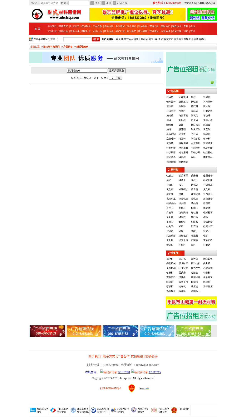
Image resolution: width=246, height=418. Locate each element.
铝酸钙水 (183, 189)
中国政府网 (183, 408)
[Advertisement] (59, 343)
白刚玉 (149, 39)
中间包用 (195, 148)
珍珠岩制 (171, 134)
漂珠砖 (194, 111)
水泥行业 (52, 31)
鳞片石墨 (183, 175)
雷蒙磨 (182, 272)
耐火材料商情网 (51, 46)
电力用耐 (183, 148)
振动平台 (183, 282)
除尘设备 (208, 258)
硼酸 (181, 231)
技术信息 (154, 31)
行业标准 (165, 31)
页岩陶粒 (183, 212)
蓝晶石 (194, 203)
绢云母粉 (183, 240)
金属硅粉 (208, 175)
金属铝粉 (208, 221)
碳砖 (181, 124)
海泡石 (194, 235)
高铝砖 (182, 120)
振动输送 (208, 277)
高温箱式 (208, 268)
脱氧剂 (194, 115)
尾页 (106, 77)
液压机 (194, 286)
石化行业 (97, 31)
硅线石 (194, 217)
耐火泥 (206, 106)
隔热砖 (206, 124)
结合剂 (182, 203)
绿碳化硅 (183, 198)
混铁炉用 (195, 152)
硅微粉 (169, 184)
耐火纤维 (195, 129)
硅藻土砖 (171, 111)
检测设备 (195, 277)
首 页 (37, 28)
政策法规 (176, 31)
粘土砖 (194, 120)
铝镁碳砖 (183, 161)
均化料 (182, 245)
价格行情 (108, 26)
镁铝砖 (194, 101)
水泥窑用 (195, 143)
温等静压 (171, 291)
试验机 (182, 277)
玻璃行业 (63, 31)
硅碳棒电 (208, 152)
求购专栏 (63, 26)
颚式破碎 (183, 263)
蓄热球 (206, 115)
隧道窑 (169, 282)
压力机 (182, 258)
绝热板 (169, 124)
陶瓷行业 (86, 31)
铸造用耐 (171, 148)
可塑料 (182, 111)
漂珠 (181, 194)
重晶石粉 (208, 240)
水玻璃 (206, 208)
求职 (192, 31)
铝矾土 (137, 39)
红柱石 (194, 212)
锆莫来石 (208, 226)
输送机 (182, 286)
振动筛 (194, 282)
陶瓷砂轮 (195, 138)
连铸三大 (183, 101)
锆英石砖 (208, 120)
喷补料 (206, 138)
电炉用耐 (208, 148)
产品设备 (97, 26)
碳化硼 (169, 194)
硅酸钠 (206, 245)
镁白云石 (195, 124)
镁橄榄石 (208, 212)
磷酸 (193, 231)
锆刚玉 (169, 226)
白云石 (169, 212)
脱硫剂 (182, 129)
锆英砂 (206, 203)
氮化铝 (206, 189)
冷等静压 (208, 286)
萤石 (181, 184)
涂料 (193, 157)
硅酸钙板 (208, 111)
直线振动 (171, 268)
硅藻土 (182, 180)
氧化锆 (169, 217)
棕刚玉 (157, 39)
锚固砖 (182, 138)
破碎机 (194, 258)
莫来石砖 (208, 101)
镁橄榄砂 (183, 235)
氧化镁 (182, 221)
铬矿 (168, 180)
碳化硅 (119, 39)
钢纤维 (182, 134)
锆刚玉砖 (171, 101)
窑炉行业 (120, 31)
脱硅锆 (169, 231)
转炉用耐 (171, 152)
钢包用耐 (183, 152)
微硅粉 (169, 245)
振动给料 (195, 263)
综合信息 (131, 26)
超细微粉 (208, 198)
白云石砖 (183, 115)
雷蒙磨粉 (171, 277)
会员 (192, 26)
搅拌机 (169, 258)
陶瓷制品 (208, 157)
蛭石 (181, 226)
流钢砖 (169, 143)
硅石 (205, 217)
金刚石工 (195, 291)
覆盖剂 (206, 129)
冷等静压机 (187, 39)
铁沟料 (182, 106)
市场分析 (154, 26)
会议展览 (120, 26)
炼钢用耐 (183, 143)
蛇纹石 (194, 221)
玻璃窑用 (208, 143)
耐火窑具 (171, 157)
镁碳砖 (169, 97)
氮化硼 (194, 184)
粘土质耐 (171, 235)
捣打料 (194, 106)
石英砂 (202, 39)
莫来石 (169, 39)
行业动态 (74, 26)
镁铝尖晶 (195, 194)
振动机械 (171, 263)
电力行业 (108, 31)
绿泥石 (206, 231)
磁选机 (194, 272)
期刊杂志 (131, 31)
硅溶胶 (182, 217)
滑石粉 (194, 226)
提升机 (206, 263)
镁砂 (196, 39)
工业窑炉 (183, 268)
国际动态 (165, 26)
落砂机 (169, 286)
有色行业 (74, 31)
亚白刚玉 (208, 194)
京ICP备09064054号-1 (110, 388)
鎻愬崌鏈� (82, 46)
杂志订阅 (210, 3)
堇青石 (194, 189)
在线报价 (86, 26)
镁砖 (168, 120)
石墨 (163, 39)
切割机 (206, 272)
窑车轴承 (128, 39)
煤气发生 (195, 268)
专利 (186, 26)
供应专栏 (52, 26)
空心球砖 (171, 138)
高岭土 (194, 180)
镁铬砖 (206, 97)
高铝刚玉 (171, 198)
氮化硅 (169, 189)
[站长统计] (144, 388)
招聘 (186, 31)
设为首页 (189, 3)
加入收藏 (199, 3)
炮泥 (168, 129)
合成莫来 (208, 184)
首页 (86, 77)
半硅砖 (194, 134)
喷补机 (169, 272)
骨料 (193, 245)
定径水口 (183, 97)
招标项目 (142, 26)
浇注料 (177, 39)
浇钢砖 (169, 115)
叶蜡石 (182, 208)
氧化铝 (169, 240)
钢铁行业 (176, 26)
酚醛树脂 (208, 180)
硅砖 (143, 39)
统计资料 (142, 31)
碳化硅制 (171, 161)
